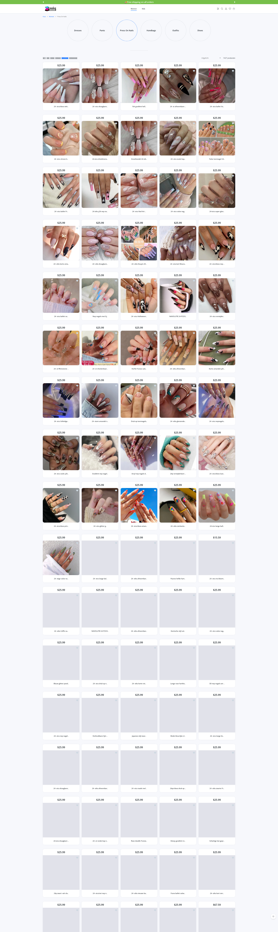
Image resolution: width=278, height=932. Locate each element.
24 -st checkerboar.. (100, 369)
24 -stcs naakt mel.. (139, 788)
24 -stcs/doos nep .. (216, 264)
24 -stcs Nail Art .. (139, 211)
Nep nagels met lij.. (100, 316)
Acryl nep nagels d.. (139, 474)
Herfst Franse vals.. (139, 369)
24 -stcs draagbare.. (100, 106)
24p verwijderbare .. (178, 474)
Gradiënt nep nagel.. (100, 474)
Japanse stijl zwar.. (139, 736)
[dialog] (222, 9)
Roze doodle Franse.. (139, 841)
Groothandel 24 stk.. (139, 159)
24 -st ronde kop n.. (100, 841)
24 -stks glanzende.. (177, 421)
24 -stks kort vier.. (217, 893)
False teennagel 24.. (217, 159)
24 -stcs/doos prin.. (61, 526)
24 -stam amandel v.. (100, 421)
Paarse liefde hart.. (178, 579)
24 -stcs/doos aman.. (139, 526)
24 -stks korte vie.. (139, 683)
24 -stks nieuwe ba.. (139, 893)
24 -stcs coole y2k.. (61, 474)
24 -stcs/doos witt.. (61, 106)
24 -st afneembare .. (178, 106)
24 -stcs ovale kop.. (178, 159)
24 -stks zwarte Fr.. (217, 788)
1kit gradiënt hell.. (139, 106)
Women (51, 17)
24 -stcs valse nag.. (178, 211)
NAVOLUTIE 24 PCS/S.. (177, 316)
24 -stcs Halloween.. (139, 316)
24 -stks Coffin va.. (61, 631)
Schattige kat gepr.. (216, 841)
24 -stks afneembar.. (178, 369)
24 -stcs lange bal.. (100, 579)
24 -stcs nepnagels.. (216, 421)
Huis (44, 17)
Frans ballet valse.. (178, 893)
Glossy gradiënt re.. (177, 841)
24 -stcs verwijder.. (217, 316)
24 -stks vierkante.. (178, 526)
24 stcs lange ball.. (217, 526)
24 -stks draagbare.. (100, 264)
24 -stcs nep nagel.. (61, 736)
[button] (43, 2)
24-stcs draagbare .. (61, 841)
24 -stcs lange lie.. (217, 736)
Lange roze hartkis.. (177, 683)
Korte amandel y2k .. (217, 369)
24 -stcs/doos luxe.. (216, 474)
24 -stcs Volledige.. (61, 421)
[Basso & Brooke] (51, 8)
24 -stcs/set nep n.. (100, 893)
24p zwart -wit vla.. (61, 893)
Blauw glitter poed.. (61, 683)
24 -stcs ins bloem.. (216, 579)
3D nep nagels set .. (216, 683)
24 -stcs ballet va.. (61, 316)
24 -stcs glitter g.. (100, 526)
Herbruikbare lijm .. (100, 736)
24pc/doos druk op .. (178, 788)
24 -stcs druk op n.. (100, 683)
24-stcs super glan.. (216, 211)
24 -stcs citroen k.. (61, 159)
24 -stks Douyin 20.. (138, 264)
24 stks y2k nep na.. (100, 211)
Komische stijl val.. (178, 631)
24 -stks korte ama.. (61, 264)
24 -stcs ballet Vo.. (217, 106)
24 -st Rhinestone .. (61, 369)
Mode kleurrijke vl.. (177, 736)
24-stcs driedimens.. (100, 159)
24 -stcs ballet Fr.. (61, 211)
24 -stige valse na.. (61, 579)
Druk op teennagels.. (139, 421)
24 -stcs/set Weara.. (178, 264)
